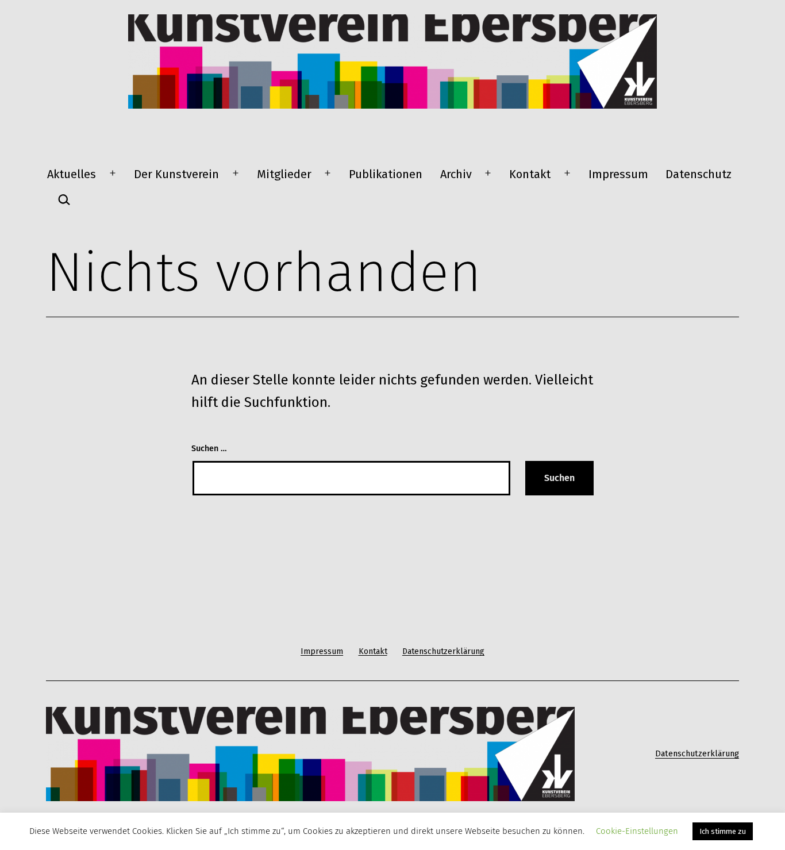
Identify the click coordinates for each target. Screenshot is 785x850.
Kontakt (530, 174)
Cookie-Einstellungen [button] (637, 831)
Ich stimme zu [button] (722, 831)
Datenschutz (698, 174)
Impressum (618, 174)
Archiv (456, 174)
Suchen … (209, 448)
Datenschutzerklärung (697, 754)
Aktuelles (71, 174)
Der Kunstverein (176, 174)
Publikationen (385, 174)
